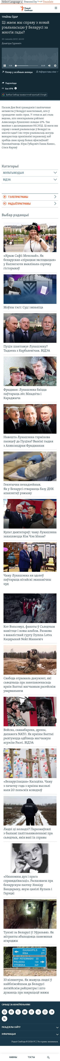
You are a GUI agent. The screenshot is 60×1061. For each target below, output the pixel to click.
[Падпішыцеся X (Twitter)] (18, 1012)
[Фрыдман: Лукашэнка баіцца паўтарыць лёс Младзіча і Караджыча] (30, 371)
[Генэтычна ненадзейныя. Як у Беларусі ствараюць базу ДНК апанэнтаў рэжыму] (30, 466)
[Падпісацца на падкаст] (31, 1012)
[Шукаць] (48, 1057)
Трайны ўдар (10, 17)
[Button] (9, 84)
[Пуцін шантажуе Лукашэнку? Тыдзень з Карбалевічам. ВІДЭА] (30, 328)
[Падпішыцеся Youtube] (25, 1012)
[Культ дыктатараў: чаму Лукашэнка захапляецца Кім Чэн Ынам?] (30, 514)
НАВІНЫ (13, 1057)
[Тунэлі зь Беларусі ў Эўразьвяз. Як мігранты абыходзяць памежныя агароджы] (30, 914)
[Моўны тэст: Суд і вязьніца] (30, 289)
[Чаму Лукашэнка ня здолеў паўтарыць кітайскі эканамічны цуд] (30, 557)
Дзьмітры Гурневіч (11, 43)
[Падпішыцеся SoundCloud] (38, 1012)
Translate (48, 2)
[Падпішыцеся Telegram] (51, 1012)
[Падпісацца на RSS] (4, 1018)
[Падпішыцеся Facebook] (11, 1012)
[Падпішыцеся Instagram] (45, 1012)
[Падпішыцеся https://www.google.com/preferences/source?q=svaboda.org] (4, 1012)
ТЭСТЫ (31, 1057)
